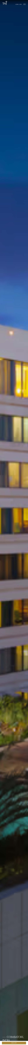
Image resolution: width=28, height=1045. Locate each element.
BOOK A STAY (14, 1042)
